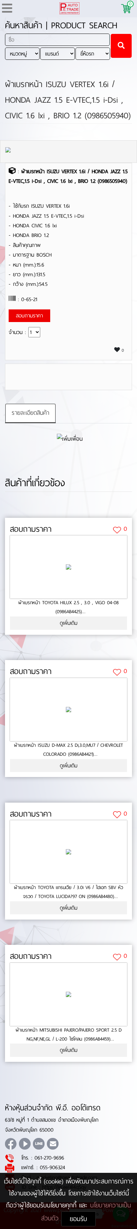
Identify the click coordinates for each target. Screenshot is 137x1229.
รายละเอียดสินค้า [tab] (30, 412)
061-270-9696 (49, 1157)
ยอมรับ (78, 1218)
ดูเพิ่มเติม (68, 622)
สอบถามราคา (31, 529)
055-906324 (52, 1167)
